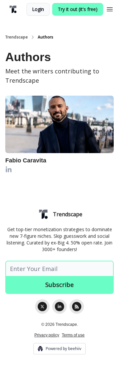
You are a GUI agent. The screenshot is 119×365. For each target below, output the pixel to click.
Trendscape (16, 37)
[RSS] (76, 306)
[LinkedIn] (59, 306)
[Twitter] (42, 306)
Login (38, 9)
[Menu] (110, 8)
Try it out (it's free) (78, 9)
